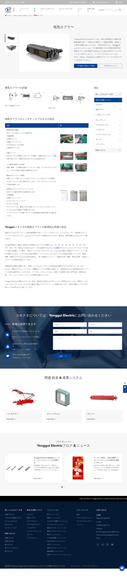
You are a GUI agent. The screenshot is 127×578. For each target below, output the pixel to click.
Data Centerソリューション (56, 541)
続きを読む (11, 419)
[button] (62, 487)
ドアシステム (100, 144)
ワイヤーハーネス (11, 528)
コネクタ (99, 104)
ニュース (80, 524)
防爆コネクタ (9, 538)
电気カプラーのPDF (104, 115)
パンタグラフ (100, 130)
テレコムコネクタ (11, 521)
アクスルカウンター (102, 125)
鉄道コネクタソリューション (56, 528)
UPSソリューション (53, 544)
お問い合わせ (101, 510)
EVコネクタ (9, 524)
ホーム (10, 15)
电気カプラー (38, 15)
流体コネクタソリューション (56, 548)
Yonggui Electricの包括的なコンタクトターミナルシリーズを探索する (47, 460)
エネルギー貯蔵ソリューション (57, 521)
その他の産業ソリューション (56, 538)
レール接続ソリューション (61, 248)
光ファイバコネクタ (11, 548)
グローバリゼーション (84, 518)
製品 (34, 10)
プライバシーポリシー (90, 566)
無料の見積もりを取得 (86, 66)
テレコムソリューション (55, 524)
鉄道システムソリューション (56, 531)
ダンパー (99, 139)
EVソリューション (53, 514)
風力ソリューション (54, 534)
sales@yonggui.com (103, 2)
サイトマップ (75, 566)
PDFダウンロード (111, 66)
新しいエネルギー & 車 (104, 94)
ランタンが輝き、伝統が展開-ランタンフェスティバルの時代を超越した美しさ (106, 460)
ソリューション (53, 510)
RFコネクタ (9, 551)
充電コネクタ (9, 514)
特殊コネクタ (101, 150)
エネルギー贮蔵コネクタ (13, 518)
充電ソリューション (54, 518)
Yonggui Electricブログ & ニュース (63, 446)
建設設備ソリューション (55, 551)
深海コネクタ (9, 541)
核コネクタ (8, 544)
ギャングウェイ (101, 120)
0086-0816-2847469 (80, 2)
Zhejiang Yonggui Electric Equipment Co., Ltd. (26, 566)
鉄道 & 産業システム (25, 15)
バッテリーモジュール (103, 134)
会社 (13, 10)
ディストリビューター (84, 521)
